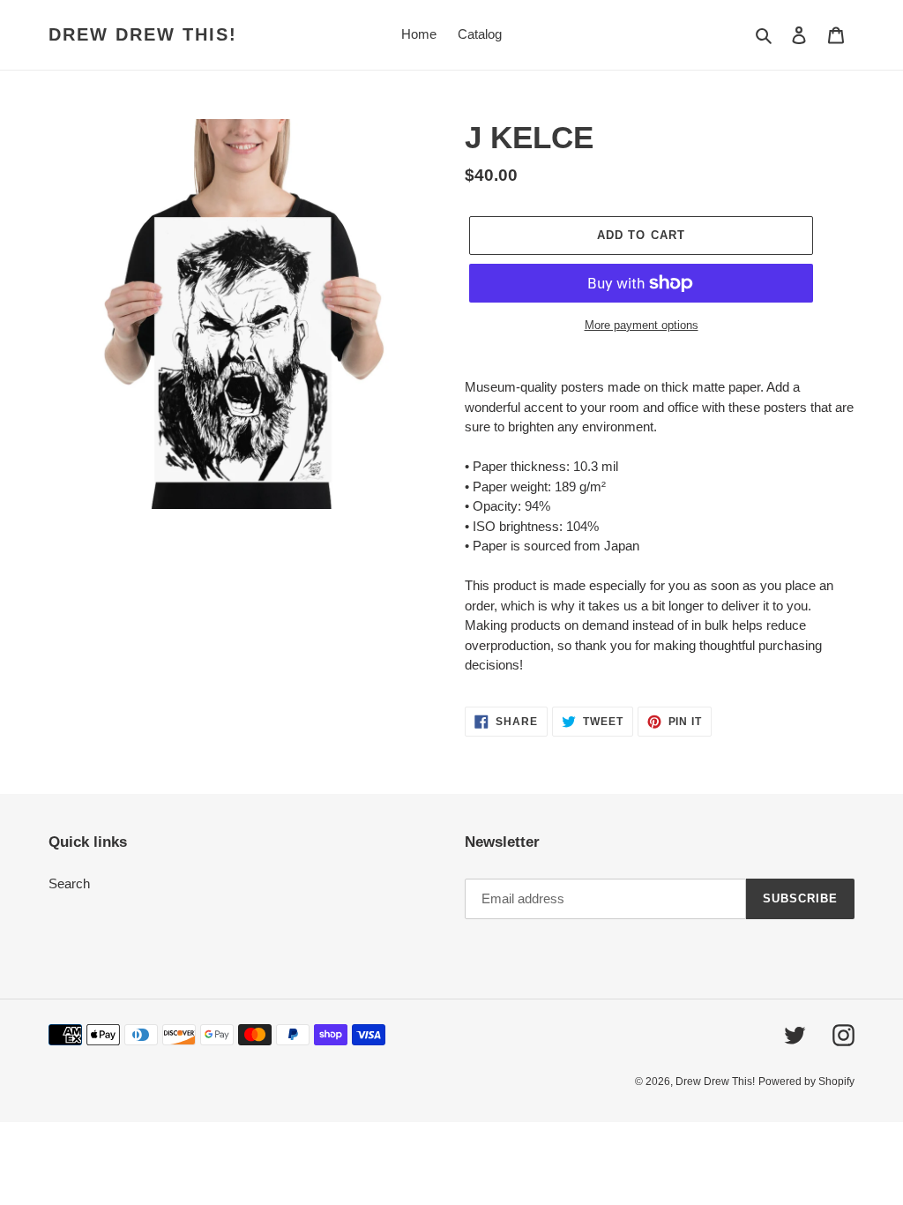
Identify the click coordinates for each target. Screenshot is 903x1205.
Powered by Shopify (806, 1081)
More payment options (641, 325)
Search (69, 883)
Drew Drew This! (143, 34)
